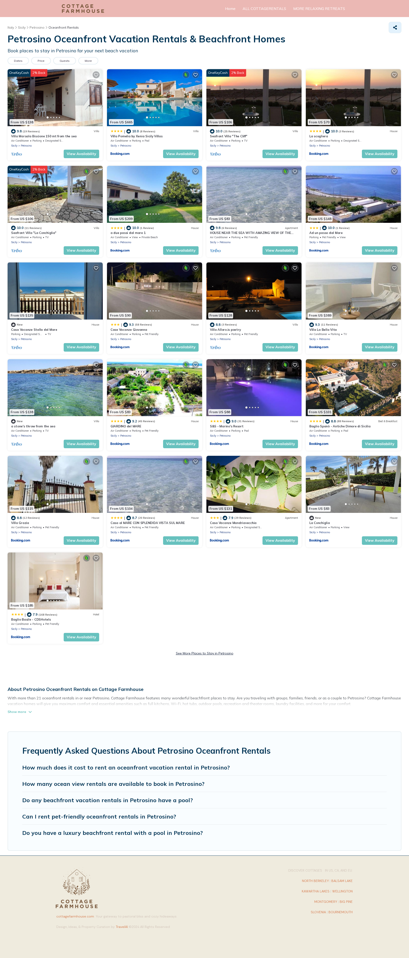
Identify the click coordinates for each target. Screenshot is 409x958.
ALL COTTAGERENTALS (264, 8)
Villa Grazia (20, 523)
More (88, 61)
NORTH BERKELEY (315, 881)
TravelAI (122, 927)
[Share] (395, 27)
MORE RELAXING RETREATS (319, 8)
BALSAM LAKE (342, 881)
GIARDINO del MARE (126, 426)
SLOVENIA (318, 912)
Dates (18, 61)
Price (41, 61)
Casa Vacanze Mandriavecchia (233, 523)
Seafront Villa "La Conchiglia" (33, 233)
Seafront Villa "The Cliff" (228, 136)
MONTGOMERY (325, 902)
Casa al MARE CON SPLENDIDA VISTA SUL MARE (148, 523)
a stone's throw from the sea (33, 426)
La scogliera (318, 136)
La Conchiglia (319, 523)
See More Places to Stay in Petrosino (204, 653)
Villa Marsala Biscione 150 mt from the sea (44, 136)
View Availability (81, 154)
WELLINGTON (342, 891)
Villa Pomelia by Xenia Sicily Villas (137, 136)
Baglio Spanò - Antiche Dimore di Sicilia (340, 426)
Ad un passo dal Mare (326, 233)
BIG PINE (346, 902)
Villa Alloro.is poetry (225, 329)
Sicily (14, 145)
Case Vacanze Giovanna (129, 329)
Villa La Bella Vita (323, 329)
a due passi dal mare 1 (128, 233)
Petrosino (26, 145)
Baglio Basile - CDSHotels (31, 619)
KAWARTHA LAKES (315, 891)
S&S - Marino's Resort (227, 426)
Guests (65, 61)
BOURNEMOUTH (341, 912)
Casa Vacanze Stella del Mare (34, 329)
